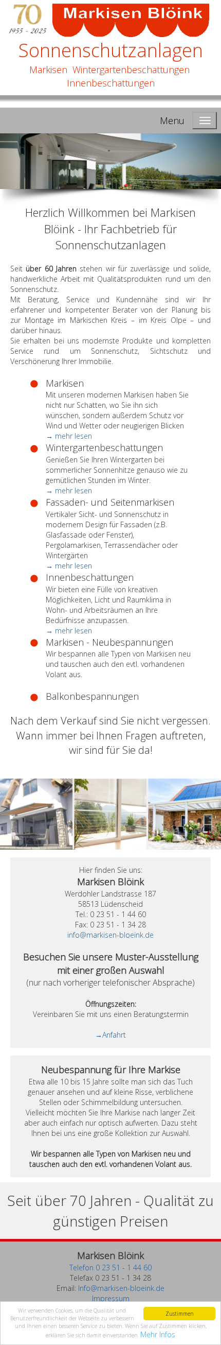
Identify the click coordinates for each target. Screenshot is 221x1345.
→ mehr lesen (69, 436)
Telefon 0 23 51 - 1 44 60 (110, 1267)
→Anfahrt (110, 1035)
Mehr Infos (157, 1334)
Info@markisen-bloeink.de (121, 1288)
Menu (172, 120)
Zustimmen (179, 1313)
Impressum (111, 1298)
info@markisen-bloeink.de (110, 935)
